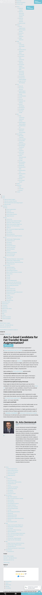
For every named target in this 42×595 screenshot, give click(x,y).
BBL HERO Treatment (12, 496)
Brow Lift (21, 86)
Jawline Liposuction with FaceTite (22, 157)
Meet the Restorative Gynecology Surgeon (13, 202)
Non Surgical (19, 134)
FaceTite (8, 278)
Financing (21, 188)
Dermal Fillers (10, 273)
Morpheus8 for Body (11, 290)
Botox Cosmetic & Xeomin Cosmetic (14, 272)
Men (18, 114)
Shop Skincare (11, 551)
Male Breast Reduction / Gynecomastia (22, 130)
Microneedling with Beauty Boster (14, 283)
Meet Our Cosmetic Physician (21, 20)
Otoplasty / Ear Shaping (12, 252)
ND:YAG (20, 178)
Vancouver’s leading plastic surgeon (28, 413)
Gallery (18, 183)
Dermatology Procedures (12, 270)
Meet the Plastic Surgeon (9, 199)
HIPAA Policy (8, 584)
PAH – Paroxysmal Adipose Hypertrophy (15, 229)
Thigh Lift (9, 227)
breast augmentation (18, 371)
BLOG (17, 425)
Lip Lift (20, 97)
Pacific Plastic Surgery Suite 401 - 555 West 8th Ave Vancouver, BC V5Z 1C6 (6, 325)
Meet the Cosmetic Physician (10, 201)
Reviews (21, 190)
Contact (18, 192)
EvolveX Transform (11, 293)
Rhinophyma (22, 107)
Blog (20, 187)
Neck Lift (21, 99)
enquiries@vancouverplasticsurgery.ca (9, 329)
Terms (7, 583)
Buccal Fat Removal (11, 254)
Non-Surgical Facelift (11, 268)
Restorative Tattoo (6, 302)
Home (3, 196)
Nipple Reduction (10, 216)
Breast (18, 24)
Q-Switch (8, 295)
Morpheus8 (21, 165)
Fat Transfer (21, 54)
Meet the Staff (22, 23)
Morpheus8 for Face (11, 288)
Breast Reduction (10, 212)
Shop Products (5, 303)
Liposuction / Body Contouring (13, 222)
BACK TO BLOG (7, 345)
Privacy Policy (8, 581)
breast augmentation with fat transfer (13, 350)
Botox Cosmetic (22, 139)
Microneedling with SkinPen (13, 285)
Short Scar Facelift (10, 255)
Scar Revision (22, 76)
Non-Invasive (7, 265)
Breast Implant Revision (12, 214)
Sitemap (7, 586)
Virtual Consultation (21, 2)
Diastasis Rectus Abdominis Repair (22, 51)
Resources (19, 185)
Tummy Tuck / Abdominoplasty (14, 538)
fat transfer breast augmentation (12, 398)
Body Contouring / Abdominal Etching (15, 262)
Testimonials (5, 307)
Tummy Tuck (9, 219)
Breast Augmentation (11, 209)
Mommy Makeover (11, 234)
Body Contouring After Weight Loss (14, 224)
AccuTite (8, 277)
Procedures (4, 206)
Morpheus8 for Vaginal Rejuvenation (15, 292)
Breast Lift (21, 33)
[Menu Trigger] (3, 2)
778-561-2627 (20, 4)
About (18, 6)
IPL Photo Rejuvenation (12, 280)
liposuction (19, 361)
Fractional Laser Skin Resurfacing (14, 282)
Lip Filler (21, 160)
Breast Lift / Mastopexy (13, 472)
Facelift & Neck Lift (11, 240)
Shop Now (19, 0)
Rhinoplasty (21, 109)
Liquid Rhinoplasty (11, 249)
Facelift (20, 94)
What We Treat (10, 300)
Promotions (4, 305)
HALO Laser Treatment (13, 506)
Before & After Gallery (7, 308)
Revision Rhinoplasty (11, 245)
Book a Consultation (30, 8)
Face (18, 84)
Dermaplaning (22, 144)
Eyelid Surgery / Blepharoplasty (13, 239)
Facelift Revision (22, 96)
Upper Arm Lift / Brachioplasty (13, 225)
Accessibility (8, 588)
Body (18, 41)
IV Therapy (9, 298)
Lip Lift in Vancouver (11, 247)
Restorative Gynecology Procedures (21, 73)
